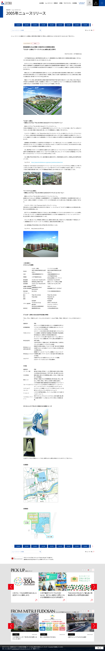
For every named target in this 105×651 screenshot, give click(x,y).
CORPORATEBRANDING (82, 3)
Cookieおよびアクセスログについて (21, 649)
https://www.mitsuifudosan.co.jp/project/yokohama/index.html (47, 162)
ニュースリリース (48, 3)
